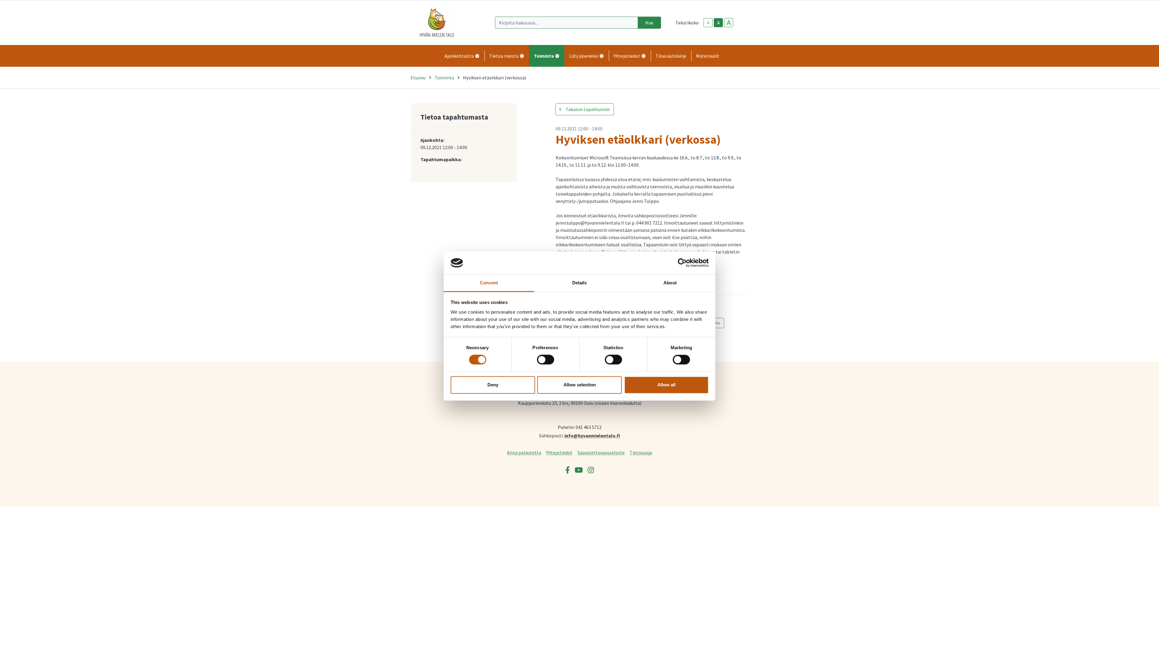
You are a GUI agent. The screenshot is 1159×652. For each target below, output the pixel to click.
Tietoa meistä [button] (504, 56)
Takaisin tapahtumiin (587, 109)
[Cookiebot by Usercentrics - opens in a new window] (682, 262)
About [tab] (670, 282)
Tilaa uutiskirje (671, 56)
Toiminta (444, 78)
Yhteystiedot (559, 452)
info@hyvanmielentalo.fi (592, 435)
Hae (649, 23)
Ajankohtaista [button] (460, 56)
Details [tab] (579, 282)
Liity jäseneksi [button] (584, 56)
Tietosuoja (641, 452)
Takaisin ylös (1137, 641)
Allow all (666, 384)
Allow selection (580, 384)
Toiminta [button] (544, 56)
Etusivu (418, 78)
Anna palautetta (524, 452)
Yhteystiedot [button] (627, 56)
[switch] (545, 360)
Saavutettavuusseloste (601, 452)
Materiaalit (707, 56)
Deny (492, 384)
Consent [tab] (489, 282)
